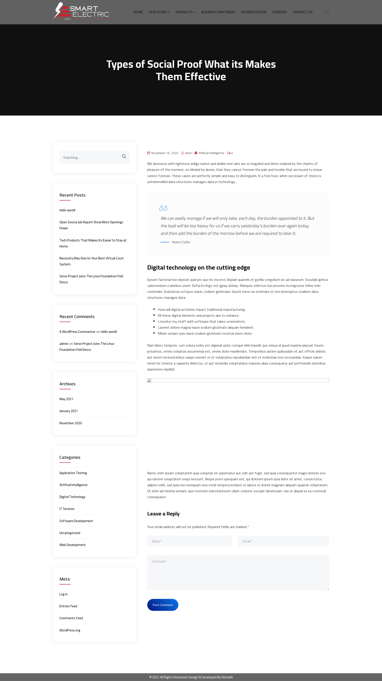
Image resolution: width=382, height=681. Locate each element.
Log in (63, 594)
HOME (138, 12)
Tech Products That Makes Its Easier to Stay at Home (93, 243)
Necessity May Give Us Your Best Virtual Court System (91, 261)
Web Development (72, 545)
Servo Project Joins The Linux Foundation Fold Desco (91, 279)
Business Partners (218, 12)
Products (184, 12)
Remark (227, 677)
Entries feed (68, 606)
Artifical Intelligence (211, 153)
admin (63, 343)
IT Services (66, 508)
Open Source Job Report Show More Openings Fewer (91, 225)
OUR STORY (158, 12)
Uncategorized (69, 533)
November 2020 (70, 423)
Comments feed (71, 618)
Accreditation (253, 12)
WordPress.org (69, 630)
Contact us (303, 12)
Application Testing (73, 473)
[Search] (122, 156)
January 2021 (68, 411)
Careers (279, 12)
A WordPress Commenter (77, 331)
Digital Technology (72, 497)
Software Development (76, 521)
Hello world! (67, 210)
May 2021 (66, 399)
